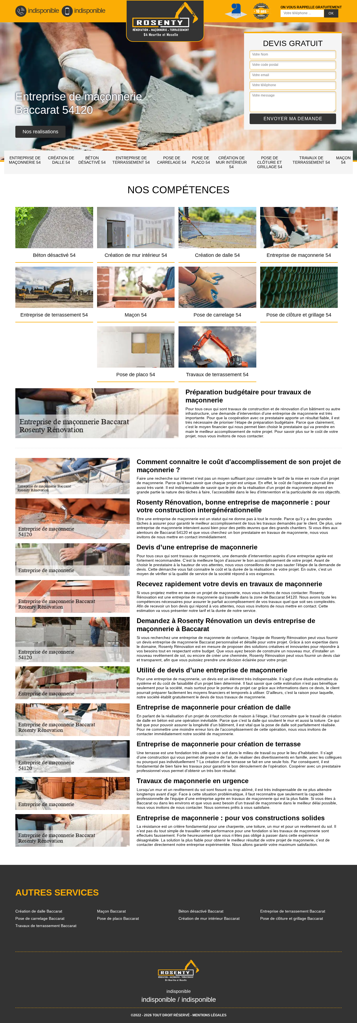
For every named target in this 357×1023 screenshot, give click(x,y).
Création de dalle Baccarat (38, 911)
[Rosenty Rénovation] (165, 21)
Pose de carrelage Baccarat (39, 918)
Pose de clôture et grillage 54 (269, 162)
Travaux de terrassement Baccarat (45, 925)
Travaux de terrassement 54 (311, 160)
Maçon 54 (343, 160)
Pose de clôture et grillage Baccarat (291, 918)
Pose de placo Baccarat (118, 918)
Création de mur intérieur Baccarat (209, 918)
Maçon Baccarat (111, 911)
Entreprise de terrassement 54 (131, 160)
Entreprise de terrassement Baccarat (292, 911)
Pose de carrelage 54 (171, 160)
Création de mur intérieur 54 (231, 162)
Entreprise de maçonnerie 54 (25, 160)
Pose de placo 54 (200, 160)
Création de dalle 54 (61, 160)
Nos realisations (40, 131)
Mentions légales (209, 1015)
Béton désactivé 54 (92, 160)
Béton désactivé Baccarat (200, 911)
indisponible (43, 10)
